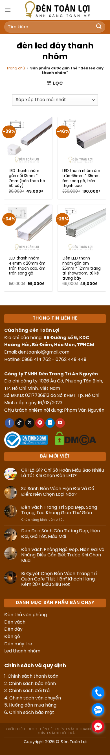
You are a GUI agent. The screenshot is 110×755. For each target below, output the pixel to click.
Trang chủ (15, 68)
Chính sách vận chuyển (35, 698)
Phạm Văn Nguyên (84, 410)
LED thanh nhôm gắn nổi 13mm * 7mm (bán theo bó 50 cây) (27, 178)
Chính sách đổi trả (29, 690)
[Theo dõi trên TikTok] (19, 423)
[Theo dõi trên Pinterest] (40, 423)
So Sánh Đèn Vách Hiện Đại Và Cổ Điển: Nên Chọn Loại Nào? (57, 491)
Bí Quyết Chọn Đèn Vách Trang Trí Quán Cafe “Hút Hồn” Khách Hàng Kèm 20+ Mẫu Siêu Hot (59, 579)
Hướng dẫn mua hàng (32, 705)
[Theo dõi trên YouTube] (60, 423)
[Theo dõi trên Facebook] (9, 423)
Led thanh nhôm (22, 651)
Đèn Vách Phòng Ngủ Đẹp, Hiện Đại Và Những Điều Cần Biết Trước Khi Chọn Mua (62, 555)
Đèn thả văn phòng (25, 614)
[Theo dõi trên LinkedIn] (50, 423)
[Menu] (7, 10)
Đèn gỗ (12, 636)
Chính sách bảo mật (31, 712)
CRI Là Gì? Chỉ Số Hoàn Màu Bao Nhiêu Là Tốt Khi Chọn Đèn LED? (62, 473)
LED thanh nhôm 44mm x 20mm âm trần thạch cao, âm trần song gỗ (27, 265)
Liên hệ (46, 729)
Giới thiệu (15, 729)
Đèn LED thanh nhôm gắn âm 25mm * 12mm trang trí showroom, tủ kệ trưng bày (81, 268)
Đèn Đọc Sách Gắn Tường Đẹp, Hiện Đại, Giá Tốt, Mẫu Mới (60, 534)
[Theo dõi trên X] (29, 423)
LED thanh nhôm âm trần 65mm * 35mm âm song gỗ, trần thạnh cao (81, 178)
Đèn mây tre (18, 644)
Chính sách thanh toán (33, 676)
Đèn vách (14, 622)
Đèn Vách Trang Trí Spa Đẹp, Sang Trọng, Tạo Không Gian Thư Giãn (59, 510)
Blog (32, 729)
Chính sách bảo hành (32, 683)
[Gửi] (99, 26)
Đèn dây (13, 629)
